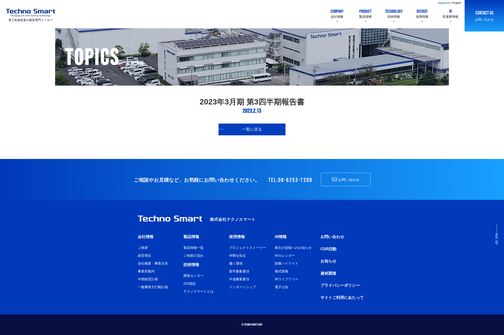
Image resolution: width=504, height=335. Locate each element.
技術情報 (394, 13)
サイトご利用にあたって (342, 297)
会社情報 (337, 13)
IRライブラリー (286, 279)
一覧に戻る (252, 129)
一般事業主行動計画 (153, 287)
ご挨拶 (143, 248)
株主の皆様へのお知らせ (293, 248)
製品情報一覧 (193, 248)
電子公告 (281, 287)
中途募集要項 (239, 279)
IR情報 (281, 236)
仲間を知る (237, 255)
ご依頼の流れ (193, 255)
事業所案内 (146, 271)
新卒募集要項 (239, 271)
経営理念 (144, 255)
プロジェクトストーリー (247, 248)
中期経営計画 (148, 279)
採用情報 (422, 13)
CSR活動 (328, 249)
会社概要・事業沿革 (153, 263)
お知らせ (328, 261)
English (456, 2)
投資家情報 (450, 13)
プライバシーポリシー (340, 285)
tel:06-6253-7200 (290, 180)
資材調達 (328, 273)
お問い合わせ (484, 15)
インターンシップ (242, 287)
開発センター (193, 276)
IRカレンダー (285, 255)
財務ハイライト (286, 263)
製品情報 (365, 13)
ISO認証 (189, 283)
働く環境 (236, 263)
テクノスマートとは (198, 291)
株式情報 (281, 271)
